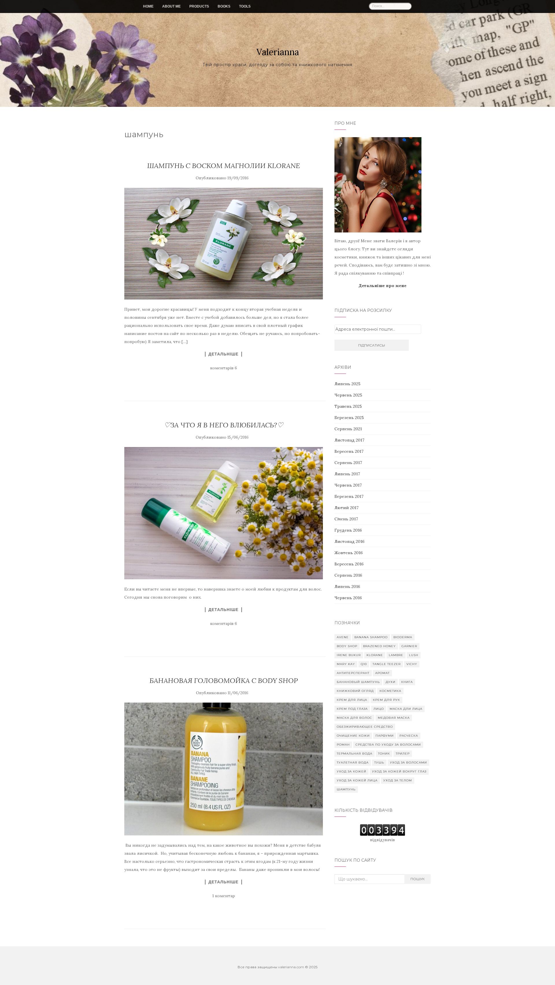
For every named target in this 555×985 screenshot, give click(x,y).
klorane (375, 655)
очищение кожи (353, 736)
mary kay (346, 664)
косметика (390, 691)
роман (343, 744)
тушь (379, 762)
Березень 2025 (349, 417)
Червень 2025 (348, 395)
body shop (347, 646)
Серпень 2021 (348, 428)
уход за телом (397, 780)
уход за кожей (351, 771)
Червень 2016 (348, 597)
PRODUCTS (199, 6)
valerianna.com (291, 967)
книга (407, 682)
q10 (364, 664)
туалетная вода (353, 762)
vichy (411, 664)
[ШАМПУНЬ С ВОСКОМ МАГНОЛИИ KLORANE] (223, 243)
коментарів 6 (223, 367)
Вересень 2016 (349, 564)
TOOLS (245, 6)
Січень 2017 (346, 519)
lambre (396, 655)
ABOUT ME (171, 6)
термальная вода (354, 753)
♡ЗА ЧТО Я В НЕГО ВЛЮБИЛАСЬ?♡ (223, 424)
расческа (408, 736)
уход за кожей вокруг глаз (399, 771)
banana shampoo (371, 637)
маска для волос (354, 718)
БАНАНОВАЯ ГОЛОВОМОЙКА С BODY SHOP (223, 680)
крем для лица (352, 700)
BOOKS (224, 6)
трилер (403, 753)
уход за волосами (408, 762)
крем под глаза (352, 709)
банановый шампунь (358, 682)
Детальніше (223, 354)
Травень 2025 (348, 406)
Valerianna (277, 52)
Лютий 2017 (346, 507)
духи (390, 682)
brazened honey (379, 646)
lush (413, 655)
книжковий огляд (355, 691)
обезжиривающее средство (365, 727)
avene (343, 637)
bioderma (402, 637)
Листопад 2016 (349, 541)
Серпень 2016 (348, 575)
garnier (409, 646)
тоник (384, 753)
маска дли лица (406, 709)
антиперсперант (353, 673)
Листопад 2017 (349, 440)
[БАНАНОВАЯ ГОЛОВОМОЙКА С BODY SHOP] (223, 769)
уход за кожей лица (357, 780)
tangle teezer (387, 664)
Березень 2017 (348, 496)
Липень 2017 (347, 473)
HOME (148, 6)
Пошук (417, 879)
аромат (382, 673)
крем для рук (386, 700)
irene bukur (349, 655)
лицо (378, 709)
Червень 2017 (348, 485)
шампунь (346, 789)
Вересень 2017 (348, 451)
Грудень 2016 (348, 530)
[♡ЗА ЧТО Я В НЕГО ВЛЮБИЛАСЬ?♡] (223, 513)
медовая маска (394, 718)
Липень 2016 (347, 586)
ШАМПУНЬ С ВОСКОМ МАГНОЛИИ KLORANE (223, 165)
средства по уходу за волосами (388, 744)
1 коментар (223, 895)
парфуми (384, 736)
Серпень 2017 (348, 462)
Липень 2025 (347, 383)
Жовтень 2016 (348, 552)
